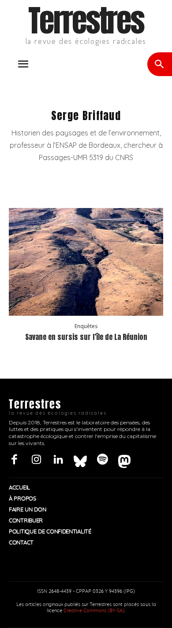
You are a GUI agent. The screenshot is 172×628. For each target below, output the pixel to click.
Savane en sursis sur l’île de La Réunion (86, 337)
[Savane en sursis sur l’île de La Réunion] (86, 262)
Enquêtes (86, 326)
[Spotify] (102, 460)
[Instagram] (36, 460)
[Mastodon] (124, 460)
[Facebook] (14, 460)
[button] (23, 64)
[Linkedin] (58, 460)
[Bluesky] (80, 460)
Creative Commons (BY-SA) (94, 610)
